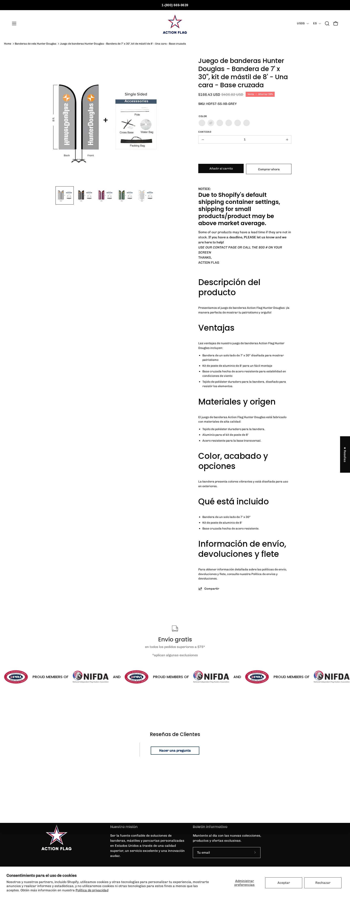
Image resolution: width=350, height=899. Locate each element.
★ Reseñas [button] (345, 454)
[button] (327, 23)
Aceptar (283, 883)
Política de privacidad (92, 890)
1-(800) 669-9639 (175, 5)
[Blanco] (246, 123)
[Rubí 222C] (220, 123)
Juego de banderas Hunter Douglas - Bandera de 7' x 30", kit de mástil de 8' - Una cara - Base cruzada (123, 43)
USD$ (301, 23)
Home (7, 43)
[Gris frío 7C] (211, 123)
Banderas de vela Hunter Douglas (35, 43)
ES (315, 23)
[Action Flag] (175, 23)
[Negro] (202, 123)
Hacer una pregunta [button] (175, 750)
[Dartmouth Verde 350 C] (228, 123)
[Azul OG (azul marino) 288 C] (237, 123)
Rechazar (323, 883)
